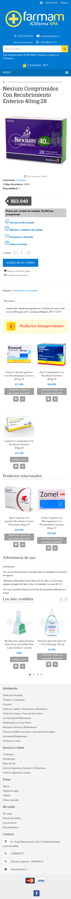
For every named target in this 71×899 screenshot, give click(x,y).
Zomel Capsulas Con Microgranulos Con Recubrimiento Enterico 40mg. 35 (52, 522)
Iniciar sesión (52, 2)
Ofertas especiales (11, 800)
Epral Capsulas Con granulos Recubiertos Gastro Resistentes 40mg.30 (19, 521)
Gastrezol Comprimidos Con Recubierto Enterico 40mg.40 (19, 444)
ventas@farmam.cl (50, 36)
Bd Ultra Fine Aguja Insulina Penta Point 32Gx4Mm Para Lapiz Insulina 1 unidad (19, 644)
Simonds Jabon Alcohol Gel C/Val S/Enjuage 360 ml (52, 642)
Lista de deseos (9, 822)
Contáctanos (8, 754)
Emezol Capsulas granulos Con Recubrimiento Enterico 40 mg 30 (19, 375)
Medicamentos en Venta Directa (17, 722)
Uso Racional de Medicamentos (17, 718)
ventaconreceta (18, 290)
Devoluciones (9, 759)
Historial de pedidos (12, 818)
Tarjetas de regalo (10, 791)
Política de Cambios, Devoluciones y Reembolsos (25, 709)
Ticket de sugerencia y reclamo (16, 772)
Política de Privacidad (12, 695)
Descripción (9, 301)
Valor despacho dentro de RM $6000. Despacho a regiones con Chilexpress (31, 57)
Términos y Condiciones (14, 700)
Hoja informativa (10, 827)
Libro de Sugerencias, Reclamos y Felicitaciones (24, 768)
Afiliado (6, 795)
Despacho (7, 704)
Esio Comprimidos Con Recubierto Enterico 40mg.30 (52, 375)
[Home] (4, 82)
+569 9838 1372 (48, 42)
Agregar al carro (20, 262)
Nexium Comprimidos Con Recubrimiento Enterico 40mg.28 (35, 82)
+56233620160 (25, 36)
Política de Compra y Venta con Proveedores (23, 713)
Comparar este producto (17, 275)
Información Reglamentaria (15, 736)
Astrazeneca (21, 180)
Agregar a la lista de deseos (19, 271)
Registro (64, 2)
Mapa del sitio (9, 763)
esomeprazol (31, 290)
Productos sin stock (11, 741)
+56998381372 (17, 853)
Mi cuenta (7, 813)
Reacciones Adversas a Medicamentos (20, 727)
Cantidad (7, 253)
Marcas (6, 786)
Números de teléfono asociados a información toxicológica (29, 731)
